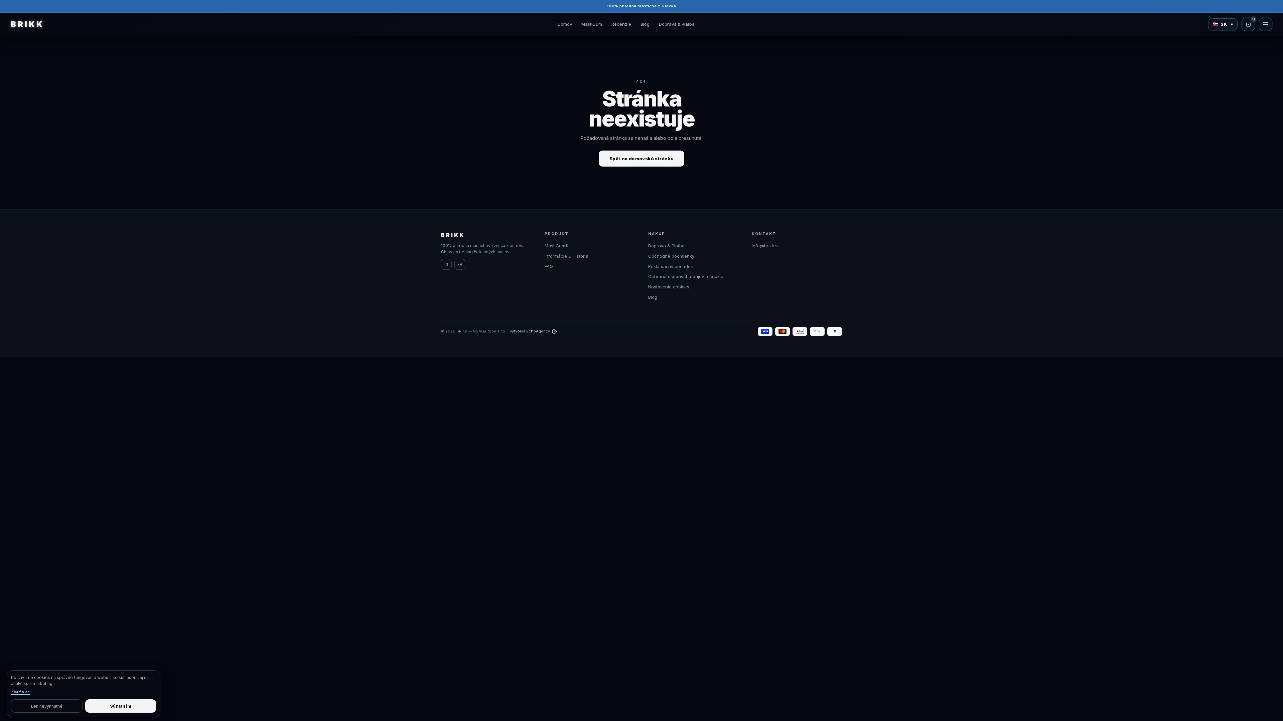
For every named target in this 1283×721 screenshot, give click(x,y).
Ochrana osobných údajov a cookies (687, 276)
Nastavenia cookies (668, 286)
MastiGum (591, 24)
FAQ (549, 266)
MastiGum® (556, 245)
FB (459, 264)
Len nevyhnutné (46, 706)
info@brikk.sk (766, 245)
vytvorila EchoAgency (530, 331)
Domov (565, 24)
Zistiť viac (20, 692)
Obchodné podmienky (671, 256)
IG (446, 264)
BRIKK (27, 24)
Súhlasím (120, 706)
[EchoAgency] (554, 331)
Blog (645, 24)
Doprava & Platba (677, 24)
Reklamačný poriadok (670, 266)
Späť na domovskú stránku (641, 158)
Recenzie (621, 24)
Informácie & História (566, 256)
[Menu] (1265, 24)
